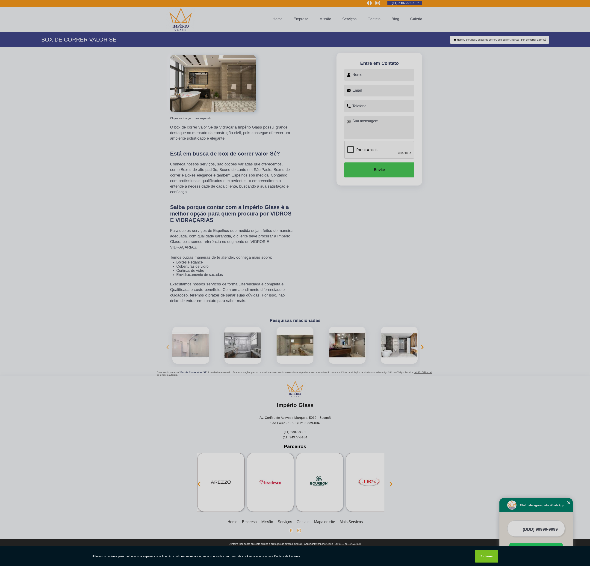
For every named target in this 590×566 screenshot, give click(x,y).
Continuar (487, 556)
